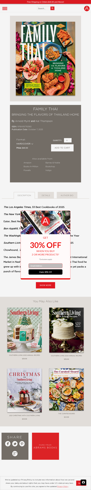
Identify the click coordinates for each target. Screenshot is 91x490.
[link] (45, 221)
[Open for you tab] (83, 482)
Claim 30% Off (45, 272)
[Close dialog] (67, 214)
